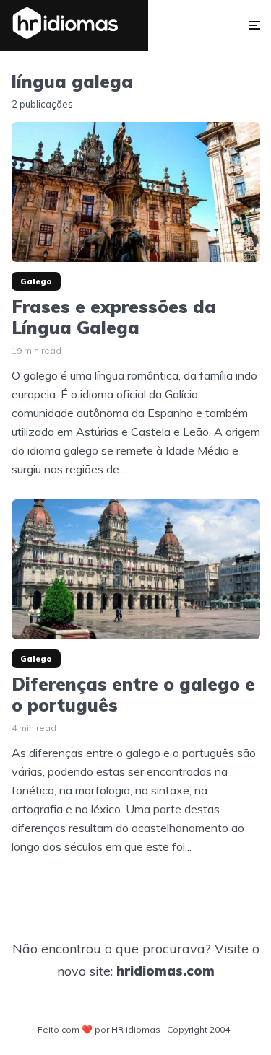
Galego (36, 281)
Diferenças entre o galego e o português (133, 695)
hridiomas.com (165, 971)
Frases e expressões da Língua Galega (114, 317)
